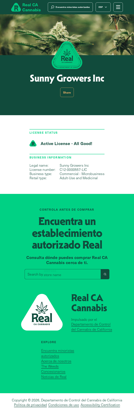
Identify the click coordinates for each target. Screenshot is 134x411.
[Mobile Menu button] (118, 7)
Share (67, 92)
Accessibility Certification (100, 404)
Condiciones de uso (63, 404)
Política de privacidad (30, 404)
